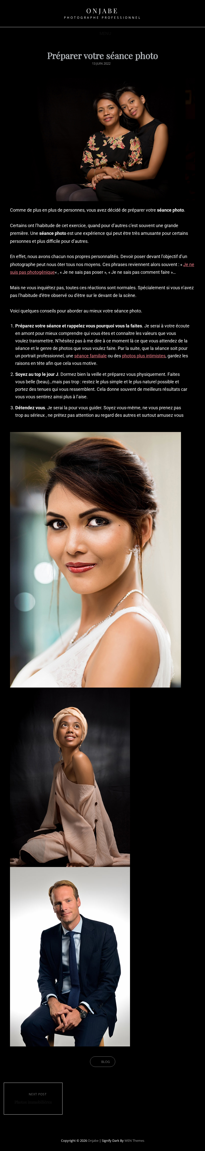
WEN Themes (134, 1140)
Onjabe (102, 10)
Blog (105, 1061)
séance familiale (90, 355)
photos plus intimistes (144, 355)
